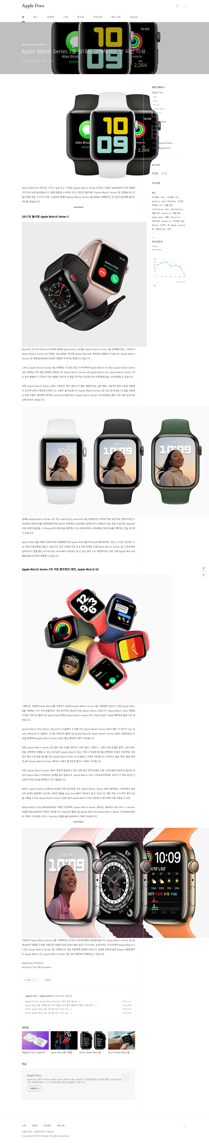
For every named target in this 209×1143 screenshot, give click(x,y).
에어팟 (154, 205)
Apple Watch (46, 995)
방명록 (50, 17)
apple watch (157, 217)
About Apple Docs (161, 147)
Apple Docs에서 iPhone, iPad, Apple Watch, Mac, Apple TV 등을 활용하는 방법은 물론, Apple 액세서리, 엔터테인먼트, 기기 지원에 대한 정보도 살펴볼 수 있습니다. (74, 1081)
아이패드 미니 (173, 197)
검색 (177, 6)
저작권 (80, 17)
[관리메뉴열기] (203, 568)
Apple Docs (33, 6)
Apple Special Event (162, 142)
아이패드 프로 (178, 221)
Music (156, 116)
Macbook (171, 201)
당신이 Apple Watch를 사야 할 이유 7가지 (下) (47, 1009)
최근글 (155, 173)
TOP (184, 1126)
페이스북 (116, 17)
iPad (155, 100)
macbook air (157, 209)
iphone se (166, 221)
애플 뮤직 (156, 213)
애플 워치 (169, 205)
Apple (173, 225)
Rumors (156, 137)
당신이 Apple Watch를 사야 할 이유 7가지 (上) (47, 1012)
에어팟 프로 (160, 229)
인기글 (164, 173)
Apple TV (157, 112)
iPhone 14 (175, 217)
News (156, 133)
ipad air (181, 225)
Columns (157, 126)
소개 (65, 17)
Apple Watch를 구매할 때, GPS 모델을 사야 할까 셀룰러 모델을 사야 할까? (59, 1005)
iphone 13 (166, 213)
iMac (163, 197)
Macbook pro (177, 209)
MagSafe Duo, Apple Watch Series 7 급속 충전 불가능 (51, 1001)
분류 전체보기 (158, 87)
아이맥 (163, 225)
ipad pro (156, 201)
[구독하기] (203, 574)
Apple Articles (159, 121)
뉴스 (161, 205)
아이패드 (155, 197)
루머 (169, 229)
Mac (155, 96)
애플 (167, 217)
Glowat (134, 17)
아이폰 (180, 201)
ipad (164, 201)
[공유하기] (33, 980)
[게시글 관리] (37, 980)
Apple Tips (31, 995)
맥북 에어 (156, 221)
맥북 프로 (177, 213)
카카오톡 (97, 17)
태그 (35, 17)
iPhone (156, 104)
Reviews (157, 129)
